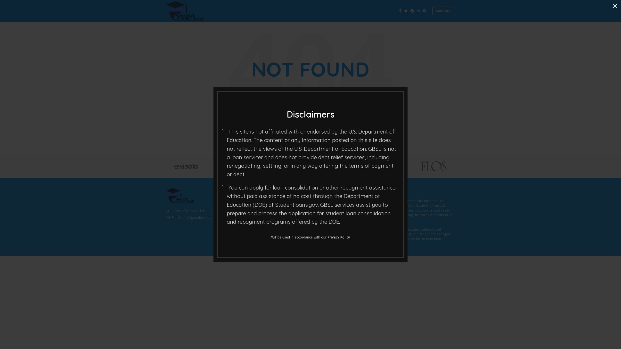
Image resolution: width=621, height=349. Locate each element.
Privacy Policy (338, 237)
